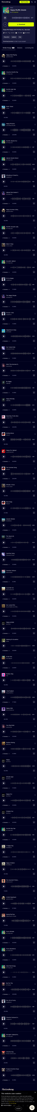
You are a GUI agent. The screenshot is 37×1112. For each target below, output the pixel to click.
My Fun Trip (9, 983)
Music (11, 7)
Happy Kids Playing (11, 55)
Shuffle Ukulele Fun (11, 141)
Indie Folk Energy (11, 966)
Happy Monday (10, 398)
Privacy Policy (12, 1101)
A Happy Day (9, 845)
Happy (8, 759)
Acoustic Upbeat (11, 261)
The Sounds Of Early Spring (12, 880)
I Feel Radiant (10, 691)
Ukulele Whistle (10, 519)
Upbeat (14, 37)
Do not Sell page (12, 1103)
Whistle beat (9, 777)
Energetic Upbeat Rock (12, 1034)
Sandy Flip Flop (10, 914)
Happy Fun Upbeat (11, 450)
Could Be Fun (10, 587)
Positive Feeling (10, 742)
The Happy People (11, 295)
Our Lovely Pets (10, 605)
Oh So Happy (10, 278)
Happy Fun (9, 794)
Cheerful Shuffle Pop (12, 72)
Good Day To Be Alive (12, 416)
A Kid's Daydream (11, 897)
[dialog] (18, 1101)
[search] (32, 2)
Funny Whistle (10, 931)
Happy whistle (10, 622)
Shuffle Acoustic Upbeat (12, 226)
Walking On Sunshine (12, 639)
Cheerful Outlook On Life (12, 1017)
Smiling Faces (10, 433)
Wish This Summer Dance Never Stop (12, 364)
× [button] (35, 1092)
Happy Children (10, 863)
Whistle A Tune (10, 484)
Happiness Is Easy (11, 330)
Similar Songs (8, 48)
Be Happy (9, 381)
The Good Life (10, 536)
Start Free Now (24, 2)
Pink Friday (9, 502)
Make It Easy (9, 244)
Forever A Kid (10, 312)
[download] (34, 65)
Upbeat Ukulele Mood (12, 158)
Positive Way (9, 674)
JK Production (15, 12)
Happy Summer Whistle (12, 209)
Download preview (8, 41)
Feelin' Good (9, 106)
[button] (18, 1105)
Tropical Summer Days (12, 1069)
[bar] (35, 2)
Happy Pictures (10, 123)
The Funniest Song (11, 467)
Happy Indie (9, 708)
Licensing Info (29, 48)
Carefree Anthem (11, 570)
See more (27, 29)
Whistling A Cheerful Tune (12, 175)
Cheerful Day (10, 1051)
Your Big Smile (10, 725)
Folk (20, 37)
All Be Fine (9, 656)
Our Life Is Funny (11, 1000)
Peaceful (6, 37)
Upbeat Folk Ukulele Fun (12, 192)
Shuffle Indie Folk (11, 89)
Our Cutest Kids (10, 347)
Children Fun (9, 811)
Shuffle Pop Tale (10, 828)
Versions (19, 48)
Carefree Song (10, 553)
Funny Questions (11, 948)
